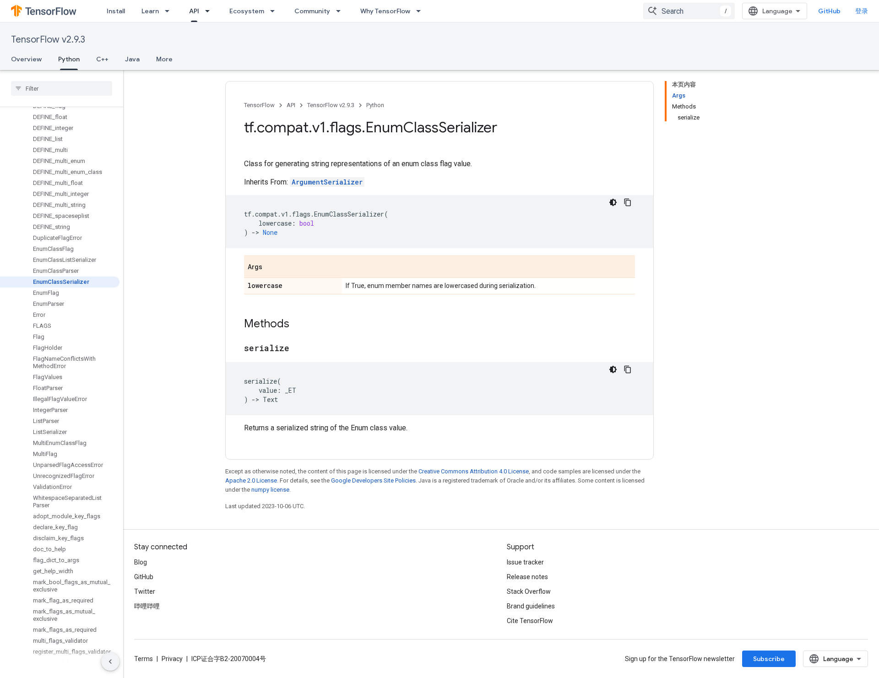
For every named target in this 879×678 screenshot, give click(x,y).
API (194, 11)
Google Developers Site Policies (373, 480)
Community (312, 11)
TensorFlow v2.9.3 (48, 39)
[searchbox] (61, 88)
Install (116, 11)
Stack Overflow (529, 591)
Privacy (172, 658)
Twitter (144, 591)
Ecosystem (246, 11)
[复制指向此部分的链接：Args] (271, 267)
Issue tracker (525, 562)
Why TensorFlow (385, 11)
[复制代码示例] (627, 202)
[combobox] (689, 11)
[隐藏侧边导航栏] (110, 661)
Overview (26, 59)
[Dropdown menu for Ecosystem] (275, 11)
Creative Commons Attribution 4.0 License (473, 471)
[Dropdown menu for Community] (341, 11)
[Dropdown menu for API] (210, 11)
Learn (150, 11)
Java (132, 59)
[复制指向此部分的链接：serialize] (298, 348)
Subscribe (769, 659)
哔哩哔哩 (147, 606)
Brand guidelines (531, 606)
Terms (143, 658)
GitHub (829, 11)
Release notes (527, 576)
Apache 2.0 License (251, 480)
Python (69, 59)
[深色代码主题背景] (613, 202)
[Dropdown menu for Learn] (170, 11)
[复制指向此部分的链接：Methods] (298, 324)
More (164, 59)
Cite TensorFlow (530, 620)
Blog (140, 562)
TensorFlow (259, 105)
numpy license (270, 489)
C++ (102, 59)
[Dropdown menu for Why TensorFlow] (421, 11)
